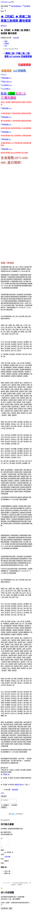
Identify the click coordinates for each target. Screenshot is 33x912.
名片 (5, 45)
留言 (20, 784)
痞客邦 (17, 784)
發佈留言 (3, 807)
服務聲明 (19, 884)
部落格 (6, 43)
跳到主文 (4, 25)
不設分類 (16, 38)
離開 (10, 908)
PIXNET (8, 883)
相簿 (5, 41)
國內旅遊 (15, 789)
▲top (2, 793)
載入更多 (3, 796)
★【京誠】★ (5, 774)
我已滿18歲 (4, 908)
